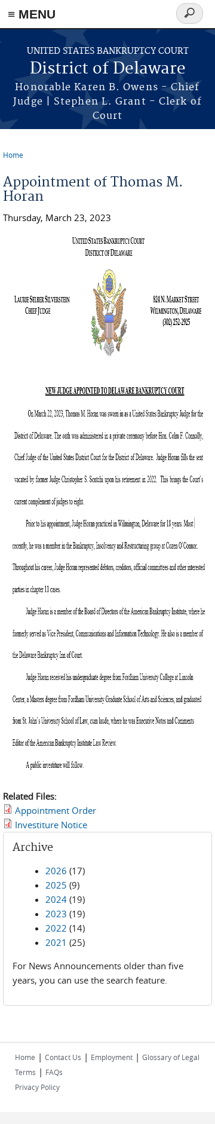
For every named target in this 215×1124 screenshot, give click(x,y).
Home (13, 155)
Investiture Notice (51, 825)
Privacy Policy (37, 1087)
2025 (56, 885)
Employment (112, 1057)
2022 (56, 928)
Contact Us (63, 1057)
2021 (56, 942)
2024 (56, 899)
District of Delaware (108, 69)
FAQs (54, 1072)
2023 (56, 914)
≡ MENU (32, 14)
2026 (56, 871)
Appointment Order (55, 810)
